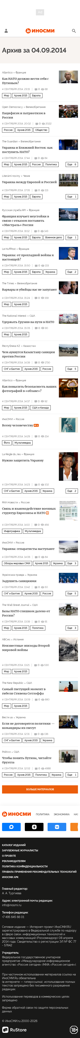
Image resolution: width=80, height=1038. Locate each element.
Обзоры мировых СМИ (17, 563)
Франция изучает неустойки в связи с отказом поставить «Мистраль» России (25, 221)
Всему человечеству (20, 425)
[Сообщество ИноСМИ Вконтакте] (57, 827)
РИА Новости (10, 502)
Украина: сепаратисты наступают (28, 549)
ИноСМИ (7, 419)
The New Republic (12, 683)
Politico (6, 751)
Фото (7, 442)
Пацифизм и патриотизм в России (23, 115)
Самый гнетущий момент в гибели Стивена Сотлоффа (24, 691)
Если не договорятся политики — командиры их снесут (28, 726)
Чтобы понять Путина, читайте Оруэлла (26, 760)
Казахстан (29, 346)
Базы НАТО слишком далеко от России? (26, 613)
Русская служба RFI (14, 210)
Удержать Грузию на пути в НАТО (28, 322)
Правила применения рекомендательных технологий (39, 871)
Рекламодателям (13, 861)
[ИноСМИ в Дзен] (34, 827)
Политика (51, 164)
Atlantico (7, 72)
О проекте (9, 855)
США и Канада (40, 407)
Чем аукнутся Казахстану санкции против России (28, 354)
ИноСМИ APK (10, 877)
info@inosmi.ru (11, 905)
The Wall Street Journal (15, 605)
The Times (8, 283)
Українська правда (13, 574)
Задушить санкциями (19, 581)
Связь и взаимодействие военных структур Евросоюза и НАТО (29, 511)
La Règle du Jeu (11, 454)
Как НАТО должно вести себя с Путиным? (25, 81)
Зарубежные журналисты (20, 850)
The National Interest (14, 315)
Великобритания (36, 107)
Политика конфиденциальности (25, 866)
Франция (21, 72)
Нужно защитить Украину (22, 460)
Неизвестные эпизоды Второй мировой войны (26, 648)
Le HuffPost (9, 249)
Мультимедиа (23, 442)
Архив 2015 (20, 95)
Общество (41, 130)
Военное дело (53, 237)
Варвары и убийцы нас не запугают (29, 289)
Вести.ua (7, 717)
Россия (8, 130)
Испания (18, 639)
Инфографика (12, 531)
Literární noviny (11, 176)
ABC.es (6, 639)
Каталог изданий (14, 845)
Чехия (26, 176)
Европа (36, 95)
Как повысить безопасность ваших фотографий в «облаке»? (29, 389)
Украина (50, 272)
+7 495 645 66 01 (13, 917)
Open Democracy (12, 107)
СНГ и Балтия (12, 369)
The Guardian (10, 141)
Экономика (62, 814)
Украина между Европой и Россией (29, 182)
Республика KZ (11, 346)
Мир (6, 95)
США (32, 315)
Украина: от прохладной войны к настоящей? (28, 257)
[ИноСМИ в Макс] (11, 827)
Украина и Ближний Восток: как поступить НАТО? (27, 150)
